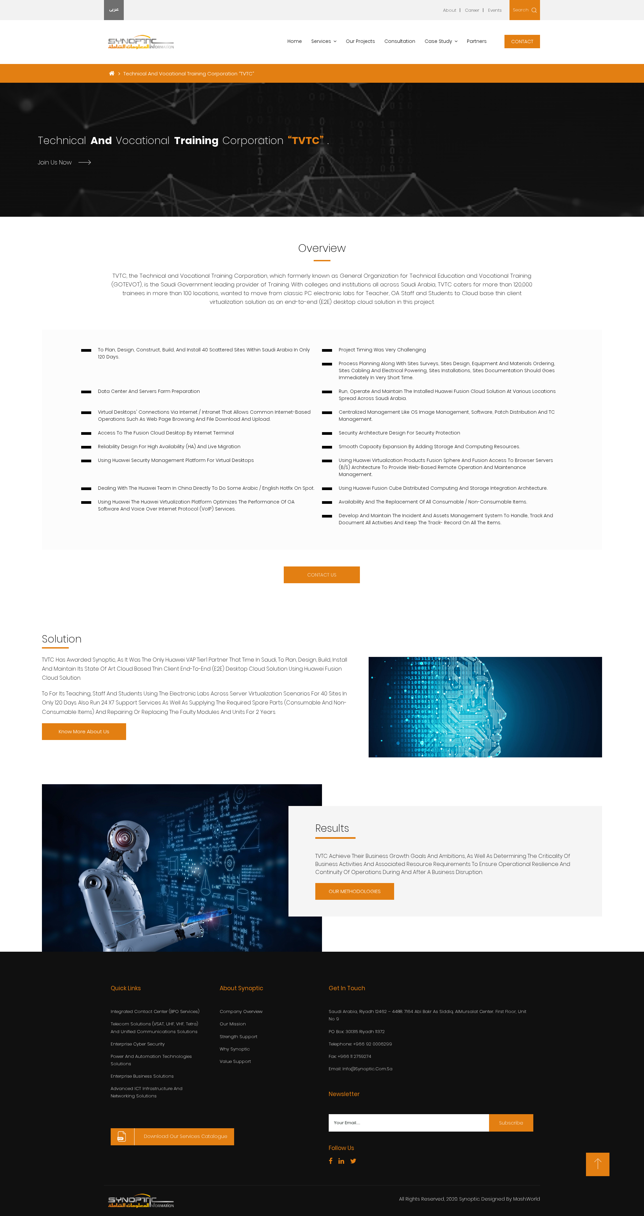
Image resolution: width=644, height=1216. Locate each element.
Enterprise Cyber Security (138, 1044)
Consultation (399, 41)
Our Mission (233, 1024)
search (521, 10)
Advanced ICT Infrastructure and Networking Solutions (146, 1092)
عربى (114, 10)
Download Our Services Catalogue (185, 1136)
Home (294, 41)
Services (321, 41)
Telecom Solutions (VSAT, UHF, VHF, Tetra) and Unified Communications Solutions (154, 1027)
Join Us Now (55, 162)
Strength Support (238, 1036)
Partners (477, 41)
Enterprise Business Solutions (142, 1076)
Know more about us (84, 731)
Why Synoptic (235, 1049)
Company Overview (241, 1011)
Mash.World (526, 1199)
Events (495, 10)
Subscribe (511, 1123)
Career (472, 10)
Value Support (235, 1061)
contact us (321, 574)
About (449, 10)
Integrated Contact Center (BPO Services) (155, 1011)
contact (522, 41)
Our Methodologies (355, 891)
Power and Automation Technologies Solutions (151, 1060)
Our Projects (360, 41)
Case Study (438, 41)
